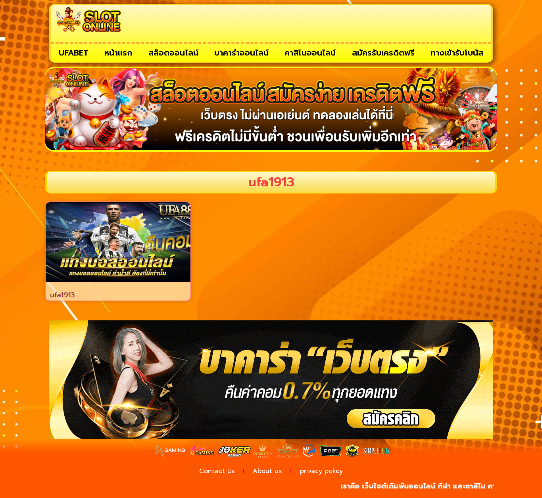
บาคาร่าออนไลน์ (241, 53)
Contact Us (216, 471)
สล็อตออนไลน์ (173, 53)
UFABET (73, 53)
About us (267, 471)
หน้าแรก (118, 53)
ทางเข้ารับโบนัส (457, 53)
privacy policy (321, 471)
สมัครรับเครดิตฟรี (383, 53)
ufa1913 (62, 295)
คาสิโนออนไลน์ (310, 53)
